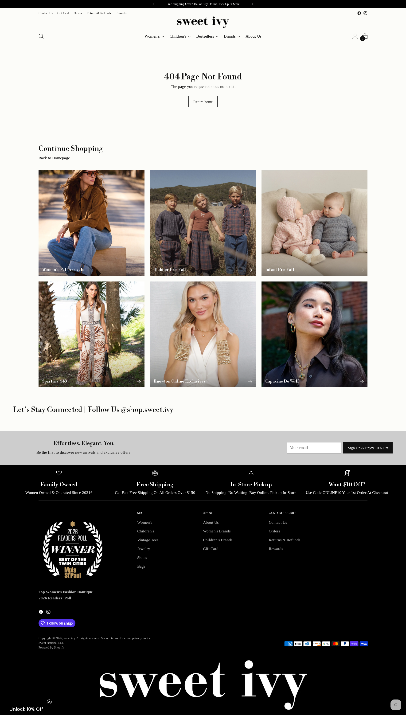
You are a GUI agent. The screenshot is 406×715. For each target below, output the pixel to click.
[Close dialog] (400, 6)
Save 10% (304, 386)
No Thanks (304, 402)
